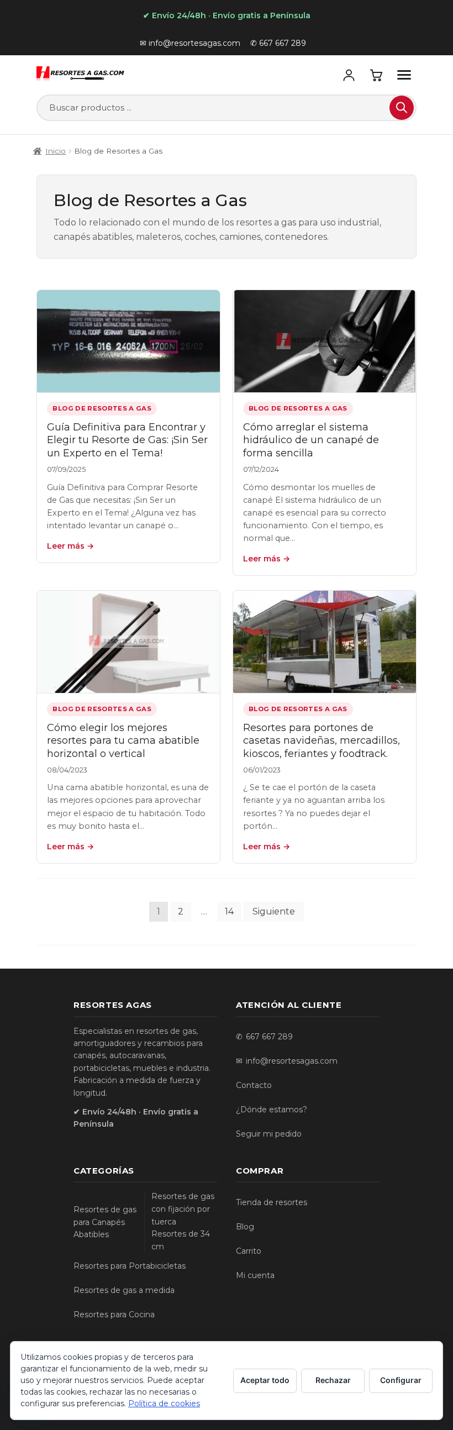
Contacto (254, 1085)
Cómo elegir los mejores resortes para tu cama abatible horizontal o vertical (123, 741)
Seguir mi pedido (269, 1134)
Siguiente (273, 911)
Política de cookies (164, 1403)
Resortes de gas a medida (124, 1290)
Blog (245, 1227)
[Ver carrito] (377, 74)
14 (229, 911)
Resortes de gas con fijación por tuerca (182, 1209)
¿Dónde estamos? (271, 1109)
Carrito (248, 1251)
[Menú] (404, 74)
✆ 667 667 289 (278, 43)
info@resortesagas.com (292, 1061)
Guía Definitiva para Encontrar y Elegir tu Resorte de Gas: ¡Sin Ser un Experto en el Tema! (127, 440)
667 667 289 (269, 1037)
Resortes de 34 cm (180, 1240)
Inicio (55, 150)
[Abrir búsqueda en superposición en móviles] (226, 107)
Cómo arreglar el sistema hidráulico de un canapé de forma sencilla (311, 440)
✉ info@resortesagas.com (190, 43)
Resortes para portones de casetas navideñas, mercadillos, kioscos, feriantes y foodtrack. (321, 741)
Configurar (401, 1380)
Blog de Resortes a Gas (101, 408)
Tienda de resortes (271, 1202)
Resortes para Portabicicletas (129, 1266)
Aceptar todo (264, 1380)
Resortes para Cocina (114, 1314)
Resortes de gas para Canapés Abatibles (104, 1222)
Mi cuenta (255, 1275)
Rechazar (333, 1380)
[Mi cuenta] (349, 74)
